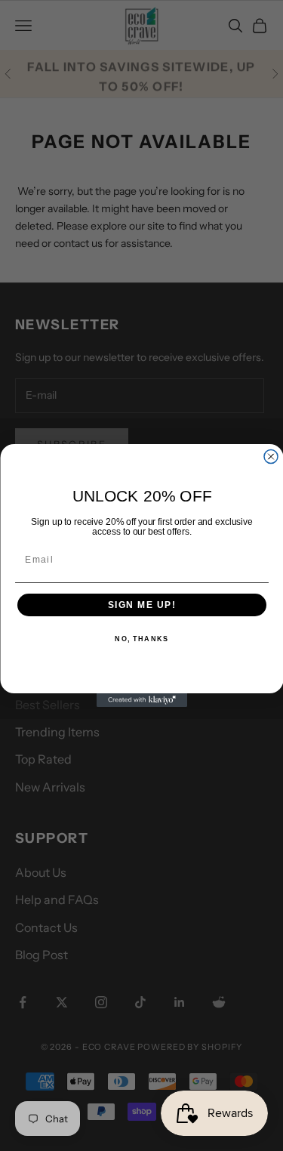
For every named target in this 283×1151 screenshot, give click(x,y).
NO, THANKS (141, 639)
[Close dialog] (271, 457)
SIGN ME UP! (141, 605)
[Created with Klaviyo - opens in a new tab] (142, 700)
